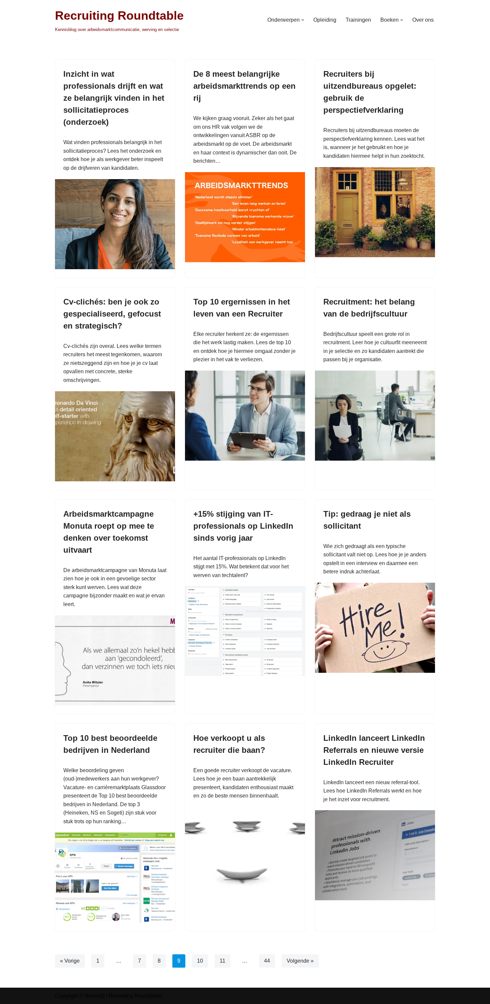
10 (200, 961)
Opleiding (324, 20)
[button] (302, 20)
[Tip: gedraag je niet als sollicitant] (375, 628)
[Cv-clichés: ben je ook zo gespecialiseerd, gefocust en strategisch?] (115, 436)
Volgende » (300, 961)
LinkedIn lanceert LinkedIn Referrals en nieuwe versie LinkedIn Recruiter (374, 750)
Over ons (423, 20)
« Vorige (70, 961)
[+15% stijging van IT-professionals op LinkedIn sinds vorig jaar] (245, 631)
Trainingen (358, 20)
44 (267, 961)
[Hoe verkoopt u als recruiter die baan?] (245, 852)
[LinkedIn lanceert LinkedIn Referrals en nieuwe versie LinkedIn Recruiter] (375, 855)
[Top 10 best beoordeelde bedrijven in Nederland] (115, 878)
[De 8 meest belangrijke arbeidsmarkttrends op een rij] (245, 217)
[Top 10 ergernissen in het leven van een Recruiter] (245, 416)
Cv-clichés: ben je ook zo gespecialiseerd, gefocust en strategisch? (112, 313)
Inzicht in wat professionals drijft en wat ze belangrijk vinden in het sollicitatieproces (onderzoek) (113, 97)
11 (222, 961)
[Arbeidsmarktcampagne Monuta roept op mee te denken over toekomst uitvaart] (115, 660)
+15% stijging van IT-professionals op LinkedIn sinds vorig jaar (243, 525)
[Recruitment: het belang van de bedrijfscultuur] (375, 416)
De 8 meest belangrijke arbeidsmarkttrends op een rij (244, 85)
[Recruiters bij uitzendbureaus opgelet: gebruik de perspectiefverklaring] (375, 212)
